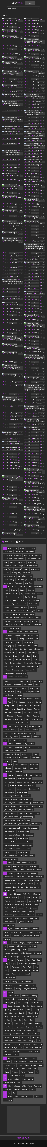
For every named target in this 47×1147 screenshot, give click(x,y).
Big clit (24, 604)
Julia (5, 785)
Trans (40, 1065)
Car (12, 642)
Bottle (6, 611)
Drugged (7, 685)
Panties (27, 970)
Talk (17, 1069)
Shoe (6, 197)
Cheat (15, 656)
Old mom (37, 953)
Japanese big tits (10, 824)
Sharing (13, 159)
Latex (26, 873)
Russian (16, 996)
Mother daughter (31, 391)
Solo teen (29, 1023)
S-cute (16, 1055)
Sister (33, 1006)
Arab (33, 548)
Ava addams (29, 552)
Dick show (36, 223)
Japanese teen (22, 789)
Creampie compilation (22, 659)
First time (7, 712)
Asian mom (8, 583)
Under (13, 311)
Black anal (14, 354)
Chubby (18, 642)
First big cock (37, 504)
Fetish (29, 709)
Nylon (10, 929)
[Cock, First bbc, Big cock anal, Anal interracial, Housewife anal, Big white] (12, 367)
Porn (21, 982)
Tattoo (30, 1072)
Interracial (23, 765)
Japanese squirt (9, 852)
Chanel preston (32, 652)
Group (6, 730)
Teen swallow (37, 264)
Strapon (37, 1023)
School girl (7, 500)
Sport (14, 1044)
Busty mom (36, 625)
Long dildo (36, 186)
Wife (9, 1086)
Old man (38, 943)
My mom (21, 922)
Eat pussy (14, 267)
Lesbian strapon (10, 884)
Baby (6, 597)
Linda (13, 459)
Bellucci (13, 82)
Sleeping (17, 1006)
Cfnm (35, 646)
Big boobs (15, 604)
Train (6, 1069)
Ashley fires (36, 207)
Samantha (27, 1030)
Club (6, 663)
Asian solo (18, 583)
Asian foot (8, 559)
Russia (6, 999)
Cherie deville (28, 663)
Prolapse (13, 970)
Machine (28, 904)
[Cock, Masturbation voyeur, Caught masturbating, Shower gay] (12, 478)
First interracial (15, 468)
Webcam (37, 1086)
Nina (12, 96)
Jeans (24, 828)
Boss (28, 600)
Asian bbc (26, 573)
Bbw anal (7, 283)
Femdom (30, 702)
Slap (21, 1023)
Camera (35, 135)
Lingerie (7, 890)
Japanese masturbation (12, 835)
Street (6, 1048)
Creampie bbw (30, 670)
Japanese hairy (36, 824)
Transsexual (15, 167)
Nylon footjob (27, 936)
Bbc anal (14, 625)
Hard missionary (38, 359)
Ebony (28, 173)
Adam (35, 123)
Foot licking (14, 234)
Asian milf (18, 569)
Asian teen (21, 562)
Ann (5, 562)
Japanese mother (10, 806)
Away (34, 441)
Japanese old (25, 796)
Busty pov (14, 406)
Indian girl (7, 768)
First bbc (14, 369)
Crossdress (8, 659)
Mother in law (9, 925)
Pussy (21, 963)
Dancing (24, 688)
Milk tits (13, 59)
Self (19, 1044)
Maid (39, 901)
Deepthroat (17, 685)
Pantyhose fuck (30, 963)
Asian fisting (29, 583)
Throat (6, 1072)
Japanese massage (24, 778)
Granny (15, 726)
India (16, 765)
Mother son (8, 904)
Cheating (7, 639)
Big (22, 593)
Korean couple (18, 866)
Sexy (37, 1034)
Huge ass (36, 107)
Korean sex (31, 870)
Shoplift (7, 1044)
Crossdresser (28, 642)
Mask (13, 908)
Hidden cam (8, 751)
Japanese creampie (11, 817)
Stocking (36, 1009)
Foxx (12, 522)
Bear (15, 600)
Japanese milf (34, 789)
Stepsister (36, 416)
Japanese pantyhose (11, 796)
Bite (34, 26)
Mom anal (33, 918)
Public (28, 527)
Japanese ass (33, 828)
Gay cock (36, 308)
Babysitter (18, 621)
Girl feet (35, 98)
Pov (24, 967)
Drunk (27, 681)
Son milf (35, 181)
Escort (35, 424)
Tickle (15, 1062)
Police (30, 967)
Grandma (29, 421)
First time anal (15, 401)
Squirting (22, 1013)
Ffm (27, 723)
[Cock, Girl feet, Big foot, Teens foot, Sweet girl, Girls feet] (34, 96)
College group (9, 646)
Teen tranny (15, 443)
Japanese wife (9, 789)
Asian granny (16, 573)
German (23, 726)
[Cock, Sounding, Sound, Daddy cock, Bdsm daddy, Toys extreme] (34, 146)
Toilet (33, 1058)
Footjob (22, 702)
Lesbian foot (8, 877)
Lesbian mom (35, 887)
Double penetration (32, 692)
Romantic (25, 996)
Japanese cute (23, 803)
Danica (13, 330)
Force (21, 705)
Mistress (21, 908)
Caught (35, 659)
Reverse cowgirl (16, 68)
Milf (5, 362)
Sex (20, 1020)
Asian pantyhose (35, 555)
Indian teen (34, 765)
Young (10, 1096)
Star (23, 1034)
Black (6, 590)
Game (6, 733)
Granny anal (22, 733)
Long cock (14, 188)
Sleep (10, 1006)
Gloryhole (36, 737)
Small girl (14, 1048)
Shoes (32, 1020)
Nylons (6, 936)
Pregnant (11, 960)
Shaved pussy (37, 59)
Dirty (37, 688)
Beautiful (7, 600)
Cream (11, 666)
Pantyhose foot (10, 985)
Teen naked (15, 256)
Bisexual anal (23, 611)
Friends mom (9, 723)
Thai (20, 1058)
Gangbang (32, 726)
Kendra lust (26, 863)
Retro (20, 1003)
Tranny (33, 1065)
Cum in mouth (17, 649)
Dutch (35, 85)
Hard (29, 754)
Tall (9, 1058)
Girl (39, 726)
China (26, 632)
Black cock (14, 212)
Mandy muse (37, 352)
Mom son (36, 894)
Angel (30, 576)
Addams (32, 579)
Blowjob (19, 597)
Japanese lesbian (23, 782)
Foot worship (35, 705)
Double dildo (37, 161)
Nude (26, 932)
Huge (24, 751)
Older (25, 950)
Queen (10, 992)
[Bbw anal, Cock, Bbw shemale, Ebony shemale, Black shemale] (12, 281)
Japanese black (24, 806)
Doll (40, 681)
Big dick (25, 614)
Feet (15, 702)
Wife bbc (17, 1086)
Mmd (21, 897)
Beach (39, 593)
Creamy (35, 656)
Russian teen (22, 999)
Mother (14, 897)
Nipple (28, 349)
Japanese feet (23, 824)
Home (17, 751)
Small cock (36, 128)
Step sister (30, 1027)
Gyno (21, 730)
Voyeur (30, 1079)
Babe (40, 611)
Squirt (22, 1009)
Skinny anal (16, 1051)
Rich (17, 31)
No (34, 453)
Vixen (24, 1079)
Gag (5, 740)
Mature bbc (14, 133)
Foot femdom (9, 716)
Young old (14, 276)
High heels (16, 758)
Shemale (29, 293)
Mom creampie (9, 922)
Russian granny (9, 1003)
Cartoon (29, 288)
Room (35, 465)
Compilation (8, 635)
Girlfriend (13, 740)
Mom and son (9, 901)
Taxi (40, 1062)
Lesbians (39, 877)
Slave (28, 1009)
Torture (7, 1065)
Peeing (18, 989)
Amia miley (36, 330)
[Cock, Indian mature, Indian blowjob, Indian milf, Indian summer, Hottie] (34, 325)
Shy (21, 1048)
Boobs (13, 611)
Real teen (36, 276)
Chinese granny (17, 670)
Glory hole (22, 740)
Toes (29, 1069)
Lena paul (30, 877)
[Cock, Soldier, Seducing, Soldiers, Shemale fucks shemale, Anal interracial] (12, 338)
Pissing (6, 967)
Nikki (32, 932)
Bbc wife (24, 607)
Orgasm (30, 943)
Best (6, 628)
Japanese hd (20, 849)
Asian (15, 548)
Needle (38, 932)
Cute (14, 639)
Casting (21, 639)
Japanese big (8, 849)
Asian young (37, 472)
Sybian (34, 1044)
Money (35, 897)
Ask (34, 189)
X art (14, 1093)
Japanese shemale (25, 799)
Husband (7, 758)
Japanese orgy (23, 838)
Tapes (35, 156)
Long (37, 884)
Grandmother (25, 737)
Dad (25, 677)
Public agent (16, 967)
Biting (40, 26)
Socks (30, 1051)
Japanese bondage (26, 817)
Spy (5, 1013)
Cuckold (18, 635)
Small (29, 1016)
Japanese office (36, 782)
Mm (34, 91)
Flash (36, 712)
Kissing (14, 870)
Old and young (26, 953)
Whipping (25, 1089)
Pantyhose (20, 960)
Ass (28, 548)
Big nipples (8, 621)
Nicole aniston (16, 932)
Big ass (28, 51)
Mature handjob (38, 483)
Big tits (27, 597)
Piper (20, 974)
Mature (7, 897)
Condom (38, 663)
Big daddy (14, 54)
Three (26, 1065)
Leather (30, 884)
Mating (35, 374)
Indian (10, 765)
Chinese (11, 632)
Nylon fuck (14, 304)
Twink (23, 1069)
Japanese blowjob (10, 859)
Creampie (33, 632)
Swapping (32, 1041)
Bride (28, 23)
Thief (34, 438)
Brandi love (38, 586)
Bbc (30, 586)
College (7, 670)
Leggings (7, 887)
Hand (35, 754)
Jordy (28, 140)
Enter (12, 138)
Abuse (26, 569)
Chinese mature (15, 663)
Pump (20, 985)
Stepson (15, 1037)
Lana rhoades (37, 338)
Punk (12, 262)
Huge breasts (37, 410)
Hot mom (18, 747)
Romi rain (33, 999)
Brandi (30, 618)
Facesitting (21, 709)
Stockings (7, 1023)
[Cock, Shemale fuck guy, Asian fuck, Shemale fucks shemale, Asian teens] (12, 103)
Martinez (18, 918)
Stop (26, 1048)
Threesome (33, 1062)
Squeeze (35, 218)
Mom (10, 894)
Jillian (12, 204)
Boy (33, 593)
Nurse (17, 929)
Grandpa (14, 730)
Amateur (29, 478)
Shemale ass (37, 371)
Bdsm (14, 586)
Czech (6, 642)
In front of (18, 771)
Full (34, 46)
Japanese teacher (36, 803)
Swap (15, 1020)
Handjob (18, 744)
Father (6, 709)
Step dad (21, 1016)
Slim (24, 1041)
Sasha (19, 1041)
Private (35, 970)
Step (27, 316)
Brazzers (7, 593)
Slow (34, 498)
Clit (29, 646)
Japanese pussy (9, 831)
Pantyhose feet (9, 977)
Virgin (10, 1079)
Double (34, 681)
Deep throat (28, 685)
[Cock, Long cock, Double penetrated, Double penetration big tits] (12, 187)
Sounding (36, 147)
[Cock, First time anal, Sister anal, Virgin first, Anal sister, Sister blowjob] (12, 399)
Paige (13, 413)
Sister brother (9, 1041)
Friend (15, 719)
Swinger (7, 1037)
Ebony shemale (16, 462)
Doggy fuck (36, 311)
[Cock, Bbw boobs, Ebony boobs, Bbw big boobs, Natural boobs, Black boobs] (34, 509)
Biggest (32, 611)
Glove (16, 737)
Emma (37, 698)
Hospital (7, 761)
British (35, 76)
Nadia (35, 33)
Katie (39, 870)
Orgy (19, 950)
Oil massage (37, 101)
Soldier (13, 339)
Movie (28, 897)
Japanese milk (37, 806)
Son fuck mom (35, 1048)
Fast (12, 46)
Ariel (14, 566)
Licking (20, 887)
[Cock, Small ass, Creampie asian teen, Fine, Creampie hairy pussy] (12, 240)
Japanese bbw (9, 792)
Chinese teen (21, 646)
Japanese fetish (27, 845)
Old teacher (25, 956)
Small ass (14, 242)
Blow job (7, 614)
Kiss (34, 863)
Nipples (7, 939)
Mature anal (15, 911)
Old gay (22, 943)
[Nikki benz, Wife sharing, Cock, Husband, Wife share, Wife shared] (34, 112)
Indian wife (8, 771)
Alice (12, 416)
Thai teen (15, 1072)
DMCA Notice (30, 1143)
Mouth (25, 918)
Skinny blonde (15, 229)
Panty (14, 974)
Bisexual (16, 607)
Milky (19, 197)
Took (34, 320)
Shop (24, 1051)
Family (38, 702)
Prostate (28, 982)
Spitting (35, 153)
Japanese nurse (9, 838)
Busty (21, 625)
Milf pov (35, 365)
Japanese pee (28, 835)
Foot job (27, 716)
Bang (32, 614)
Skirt (22, 1037)
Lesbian (10, 873)
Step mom (13, 1013)
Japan (31, 775)
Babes (37, 618)
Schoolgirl (35, 1037)
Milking (35, 904)
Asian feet (31, 562)
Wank (33, 1089)
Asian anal (8, 555)
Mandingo (18, 904)
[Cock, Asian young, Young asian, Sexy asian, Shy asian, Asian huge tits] (34, 471)
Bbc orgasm (37, 429)
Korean (17, 863)
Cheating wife (21, 673)
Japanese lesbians (10, 842)
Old (9, 943)
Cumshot (21, 652)
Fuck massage (37, 403)
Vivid (12, 385)
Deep (36, 685)
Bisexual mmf (15, 419)
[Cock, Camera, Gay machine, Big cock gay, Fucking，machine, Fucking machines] (34, 134)
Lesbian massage (34, 880)
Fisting (6, 705)
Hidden (31, 744)
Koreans (7, 866)
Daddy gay (8, 688)
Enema (10, 698)
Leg (14, 887)
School (30, 1013)
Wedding (16, 1089)
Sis (39, 1041)
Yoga (16, 1096)
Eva (27, 492)
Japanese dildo (9, 820)
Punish (6, 982)
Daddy (10, 677)
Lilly (39, 46)
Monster (22, 915)
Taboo (26, 1058)
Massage (17, 894)
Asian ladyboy (9, 579)
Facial (13, 535)
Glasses (32, 733)
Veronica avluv (9, 1082)
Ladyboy (33, 873)
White (28, 30)
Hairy (6, 23)
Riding (13, 999)
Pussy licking (8, 989)
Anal (9, 548)
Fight (27, 719)
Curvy (35, 530)
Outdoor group (9, 950)
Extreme (30, 698)
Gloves (13, 733)
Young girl (24, 1096)
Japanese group (10, 803)
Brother (21, 600)
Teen (15, 1058)
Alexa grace (19, 552)
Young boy (38, 1096)
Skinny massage (16, 376)
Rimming (34, 996)
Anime (22, 548)
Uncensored (19, 1075)
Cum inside (28, 649)
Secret (37, 1051)
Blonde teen (37, 514)
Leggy (35, 150)
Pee (33, 960)
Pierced (27, 974)
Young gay (8, 1100)
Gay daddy (8, 737)
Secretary (7, 1027)
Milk (29, 894)
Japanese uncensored (12, 828)
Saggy (16, 1023)
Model (6, 908)
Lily (26, 887)
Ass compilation (31, 566)
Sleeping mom (9, 1030)
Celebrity (29, 639)
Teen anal (22, 1062)
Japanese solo (22, 792)
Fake (13, 709)
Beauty (6, 87)
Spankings (36, 20)
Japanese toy (29, 856)
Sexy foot (14, 121)
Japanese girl (23, 813)
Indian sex (17, 768)
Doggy (16, 688)
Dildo (28, 43)
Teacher (7, 1062)
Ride (34, 82)
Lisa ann (19, 873)
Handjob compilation (11, 754)
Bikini (6, 625)
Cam (36, 639)
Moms (24, 911)
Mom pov (30, 915)
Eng (34, 522)
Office (15, 943)
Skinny (15, 1009)
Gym (27, 730)
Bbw (20, 586)
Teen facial (36, 501)
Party (6, 963)
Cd (37, 635)
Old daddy (32, 946)
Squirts (35, 462)
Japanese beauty (10, 813)
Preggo (7, 974)
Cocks (35, 73)
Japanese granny (10, 810)
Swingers (27, 1044)
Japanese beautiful (10, 856)
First (21, 719)
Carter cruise (15, 320)
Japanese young (23, 831)
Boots (28, 519)
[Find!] (37, 8)
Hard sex (14, 465)
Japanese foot (9, 782)
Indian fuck (33, 768)
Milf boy (29, 922)
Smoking (7, 128)
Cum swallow (9, 673)
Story (26, 1020)
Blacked (7, 64)
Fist (26, 705)
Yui (31, 1096)
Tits (11, 1069)
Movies (39, 915)
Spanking (7, 1009)
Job (21, 856)
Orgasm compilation (11, 953)
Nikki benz (29, 114)
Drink (31, 688)
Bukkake (7, 607)
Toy (37, 1072)
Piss (28, 960)
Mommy (32, 901)
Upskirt (10, 1075)
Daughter (18, 677)
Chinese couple (32, 666)
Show (19, 1030)
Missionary (8, 918)
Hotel (39, 747)
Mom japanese (31, 908)
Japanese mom (9, 778)
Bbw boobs (36, 511)
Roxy (9, 996)
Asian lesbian (31, 559)
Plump (13, 91)
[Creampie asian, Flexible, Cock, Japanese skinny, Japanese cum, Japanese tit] (12, 152)
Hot (33, 747)
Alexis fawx (8, 552)
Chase (35, 192)
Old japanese (21, 946)
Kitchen (28, 201)
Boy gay (35, 487)
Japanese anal (22, 775)
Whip (30, 1086)
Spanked (39, 1027)
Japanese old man (25, 842)
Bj (9, 586)
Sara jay (28, 259)
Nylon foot (15, 936)
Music (6, 911)
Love (19, 880)
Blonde (26, 621)
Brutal (23, 618)
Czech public (20, 666)
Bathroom (8, 618)
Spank (39, 1006)
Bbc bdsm (36, 43)
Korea (10, 863)
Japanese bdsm (29, 785)
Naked (36, 936)
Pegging (13, 963)
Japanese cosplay (10, 799)
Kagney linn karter (31, 866)
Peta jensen (36, 62)
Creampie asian (9, 154)
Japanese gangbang (25, 810)
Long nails (21, 884)
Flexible (19, 716)
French (39, 719)
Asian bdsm (22, 576)
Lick (24, 880)
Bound (16, 618)
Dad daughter (9, 692)
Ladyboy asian (9, 880)
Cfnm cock (14, 438)
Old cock (14, 20)
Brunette (37, 51)
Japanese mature (16, 785)
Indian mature (37, 326)
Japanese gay (34, 813)
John (12, 382)
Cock (6, 20)
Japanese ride (37, 250)
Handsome (36, 758)
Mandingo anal (15, 449)
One (12, 346)
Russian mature (36, 1003)
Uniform (35, 279)
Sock (34, 1030)
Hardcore (26, 758)
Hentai (10, 744)
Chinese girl (38, 649)
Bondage (31, 590)
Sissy (6, 1016)
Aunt (25, 555)
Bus (25, 586)
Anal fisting (8, 569)
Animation (17, 555)
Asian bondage (22, 579)
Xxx (9, 1093)
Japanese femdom (23, 820)
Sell (34, 204)
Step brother (15, 175)
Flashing (36, 716)
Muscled (13, 179)
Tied (13, 1065)
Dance (14, 681)
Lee (13, 890)
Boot (12, 597)
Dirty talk (18, 695)
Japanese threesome (11, 845)
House (35, 299)
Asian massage (9, 576)
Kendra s (36, 238)
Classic (37, 259)
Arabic (40, 579)
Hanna (35, 256)
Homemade (8, 747)
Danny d (20, 692)
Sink (39, 91)
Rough (26, 1003)
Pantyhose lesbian (29, 989)
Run (34, 400)
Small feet (36, 88)
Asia (39, 559)
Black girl (35, 621)
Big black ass (15, 38)
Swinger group (19, 1027)
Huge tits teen (15, 226)
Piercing (14, 982)
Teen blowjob (15, 308)
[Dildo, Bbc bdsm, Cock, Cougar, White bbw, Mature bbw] (34, 41)
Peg (5, 970)
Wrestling (7, 1089)
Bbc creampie (15, 628)
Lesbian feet (20, 877)
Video (19, 1082)
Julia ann (38, 775)
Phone (20, 970)
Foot (9, 702)
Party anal (36, 241)
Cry (5, 666)
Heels (24, 754)
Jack (28, 849)
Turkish (23, 1072)
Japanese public (23, 852)
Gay (9, 726)
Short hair (16, 1034)
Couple (22, 656)
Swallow (7, 434)
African (35, 333)
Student (13, 1016)
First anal (7, 719)
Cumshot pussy (16, 504)
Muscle (31, 911)
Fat (5, 31)
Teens (20, 1065)
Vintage (16, 1079)
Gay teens (36, 379)
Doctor (7, 681)
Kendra (21, 870)
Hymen (27, 747)
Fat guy (35, 273)
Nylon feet (34, 929)
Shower (30, 1034)
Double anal (8, 695)
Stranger (35, 495)
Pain (36, 967)
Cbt (24, 635)
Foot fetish (17, 712)
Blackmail (16, 614)
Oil (5, 946)
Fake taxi (37, 709)
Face (33, 719)
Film (22, 723)
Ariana (13, 75)
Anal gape (14, 259)
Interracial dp (37, 68)
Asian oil (13, 562)
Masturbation (21, 901)
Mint (17, 3)
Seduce (7, 1051)
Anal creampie (19, 559)
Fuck (30, 712)
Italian (25, 768)
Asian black (35, 569)
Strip (27, 1037)
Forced (13, 705)
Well (34, 104)
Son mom (7, 1055)
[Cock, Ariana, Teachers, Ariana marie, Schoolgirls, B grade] (12, 73)
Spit (40, 1044)
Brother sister (33, 604)
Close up (7, 656)
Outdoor (12, 946)
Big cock (36, 600)
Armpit (20, 566)
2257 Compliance (18, 1143)
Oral (5, 956)
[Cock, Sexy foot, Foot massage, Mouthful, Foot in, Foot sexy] (12, 119)
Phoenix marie (29, 985)
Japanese (11, 775)
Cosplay (19, 632)
